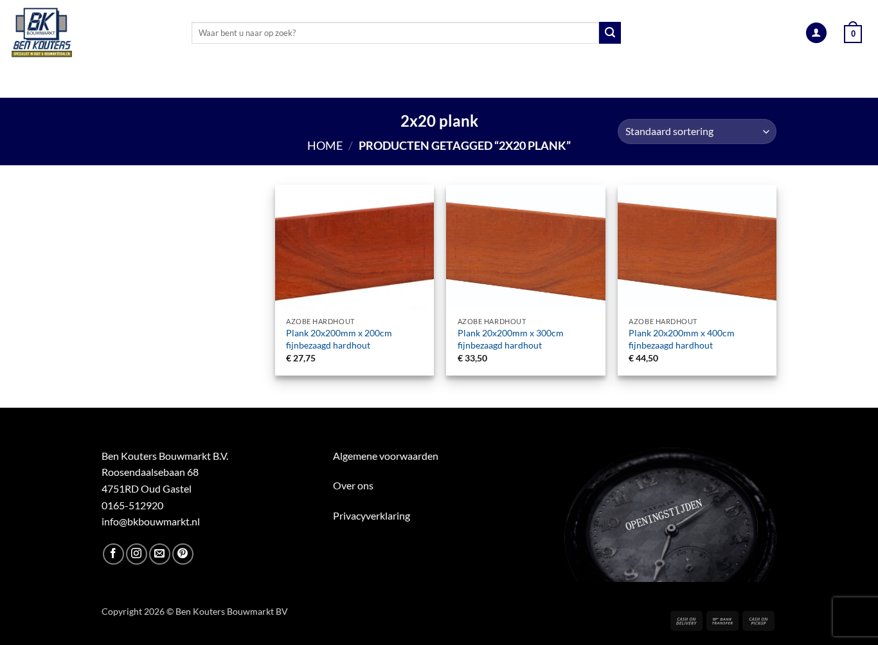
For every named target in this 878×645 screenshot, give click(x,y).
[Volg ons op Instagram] (136, 554)
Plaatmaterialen (212, 82)
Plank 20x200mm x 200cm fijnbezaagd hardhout (339, 338)
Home (325, 145)
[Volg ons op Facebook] (113, 554)
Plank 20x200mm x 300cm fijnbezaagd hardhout (511, 338)
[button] (816, 33)
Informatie (799, 82)
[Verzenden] (610, 33)
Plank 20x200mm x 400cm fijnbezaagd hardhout (682, 338)
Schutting (508, 82)
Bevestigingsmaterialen (683, 82)
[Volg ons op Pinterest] (182, 554)
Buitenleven (425, 82)
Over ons (353, 485)
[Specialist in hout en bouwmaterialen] (91, 33)
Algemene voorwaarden (385, 456)
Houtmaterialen (93, 82)
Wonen (578, 82)
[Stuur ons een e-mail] (159, 554)
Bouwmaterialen (324, 82)
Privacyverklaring (371, 515)
